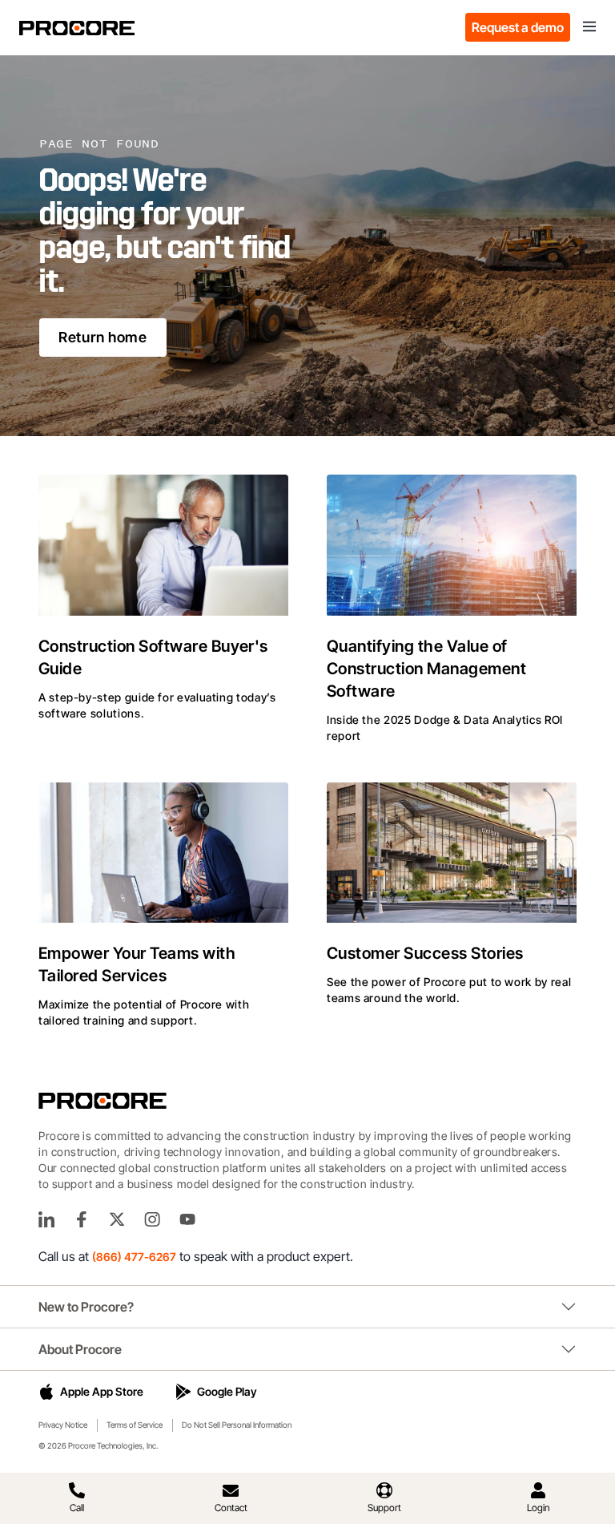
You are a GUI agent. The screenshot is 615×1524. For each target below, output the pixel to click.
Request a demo (518, 27)
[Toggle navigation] (589, 27)
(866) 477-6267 (134, 1256)
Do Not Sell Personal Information (236, 1424)
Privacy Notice (62, 1424)
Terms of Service (135, 1424)
